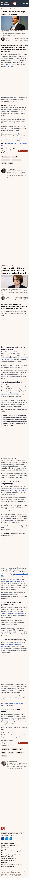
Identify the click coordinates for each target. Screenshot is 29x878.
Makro (11, 265)
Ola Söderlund (11, 169)
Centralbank (5, 749)
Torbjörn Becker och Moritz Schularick (12, 613)
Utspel (4, 163)
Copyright (4, 849)
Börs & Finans (13, 9)
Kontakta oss (5, 847)
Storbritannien (17, 160)
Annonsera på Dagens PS (8, 858)
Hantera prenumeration (7, 843)
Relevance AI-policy (7, 857)
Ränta (3, 752)
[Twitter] (6, 838)
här (19, 140)
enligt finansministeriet (19, 490)
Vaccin (11, 163)
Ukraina (4, 755)
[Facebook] (2, 838)
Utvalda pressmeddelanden (9, 845)
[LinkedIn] (11, 838)
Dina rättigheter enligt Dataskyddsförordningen (14, 855)
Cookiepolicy (5, 853)
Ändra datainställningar (7, 866)
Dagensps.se (4, 9)
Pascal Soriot (6, 160)
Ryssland (11, 752)
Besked (15, 156)
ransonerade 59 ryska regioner (15, 581)
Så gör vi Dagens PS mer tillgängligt (11, 864)
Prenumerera (22, 151)
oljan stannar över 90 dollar (9, 720)
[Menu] (27, 3)
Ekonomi (14, 749)
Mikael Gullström (12, 761)
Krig (21, 749)
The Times (10, 66)
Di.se (6, 64)
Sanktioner (20, 752)
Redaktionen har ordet (7, 860)
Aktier (21, 9)
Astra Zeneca (5, 156)
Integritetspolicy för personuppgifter (11, 851)
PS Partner (4, 862)
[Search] (24, 3)
